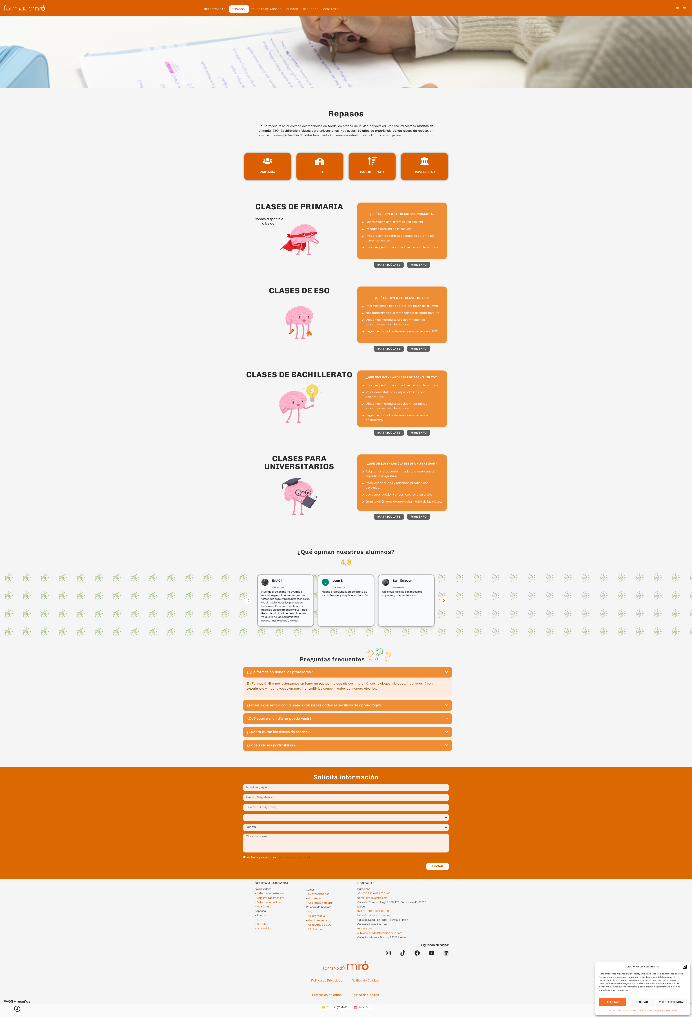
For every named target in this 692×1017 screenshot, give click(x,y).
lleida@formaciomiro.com (373, 915)
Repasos (238, 9)
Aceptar (613, 1002)
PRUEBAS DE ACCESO (266, 9)
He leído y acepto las (278, 857)
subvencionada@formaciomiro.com (379, 933)
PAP (311, 911)
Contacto (331, 9)
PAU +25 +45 (316, 929)
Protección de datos (327, 995)
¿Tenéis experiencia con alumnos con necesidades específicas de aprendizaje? (314, 705)
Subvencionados (318, 894)
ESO (260, 920)
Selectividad (214, 9)
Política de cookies (619, 1010)
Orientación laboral (320, 902)
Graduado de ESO (319, 924)
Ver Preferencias (672, 1002)
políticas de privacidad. (294, 857)
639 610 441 (383, 893)
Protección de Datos (666, 1010)
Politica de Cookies (365, 995)
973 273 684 (365, 911)
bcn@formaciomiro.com (372, 898)
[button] (685, 967)
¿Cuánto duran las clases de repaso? (278, 732)
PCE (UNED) (264, 906)
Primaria (262, 915)
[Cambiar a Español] (684, 8)
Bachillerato (264, 924)
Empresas (314, 898)
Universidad (264, 928)
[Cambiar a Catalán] (677, 8)
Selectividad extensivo (271, 893)
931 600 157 (364, 893)
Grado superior (317, 920)
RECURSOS (311, 9)
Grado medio (316, 916)
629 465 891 (383, 911)
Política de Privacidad (641, 1010)
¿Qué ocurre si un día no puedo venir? (279, 718)
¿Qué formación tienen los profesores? (280, 672)
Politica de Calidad (365, 980)
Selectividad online (269, 902)
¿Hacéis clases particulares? (271, 745)
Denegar (642, 1002)
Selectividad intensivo (270, 898)
